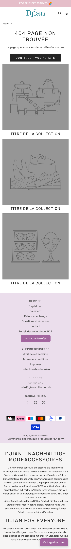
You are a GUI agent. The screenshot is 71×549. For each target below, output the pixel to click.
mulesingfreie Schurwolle (16, 471)
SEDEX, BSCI (56, 493)
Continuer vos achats (35, 57)
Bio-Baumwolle (55, 467)
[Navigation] (3, 13)
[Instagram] (35, 402)
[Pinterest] (43, 402)
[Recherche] (59, 13)
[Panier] (67, 13)
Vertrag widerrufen (54, 542)
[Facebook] (27, 402)
